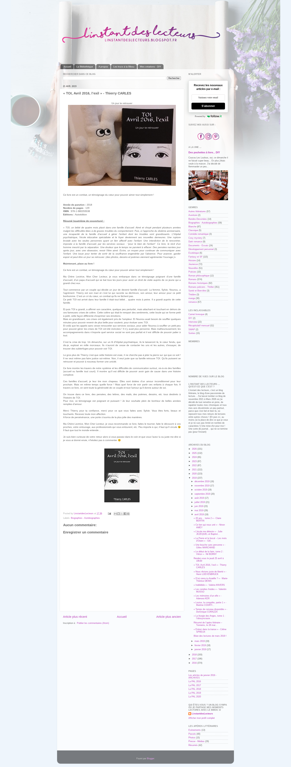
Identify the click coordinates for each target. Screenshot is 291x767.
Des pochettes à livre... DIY (204, 152)
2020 (194, 474)
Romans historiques (198, 283)
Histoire (192, 260)
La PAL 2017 (194, 685)
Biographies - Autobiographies (85, 518)
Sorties (191, 333)
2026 (194, 449)
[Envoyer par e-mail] (115, 513)
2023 (194, 461)
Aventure (192, 215)
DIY (190, 318)
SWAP (191, 329)
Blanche (192, 226)
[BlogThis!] (118, 513)
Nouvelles (193, 268)
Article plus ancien (168, 616)
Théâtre (192, 294)
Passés (192, 734)
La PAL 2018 (194, 689)
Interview (192, 322)
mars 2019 (200, 641)
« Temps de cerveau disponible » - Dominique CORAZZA (210, 610)
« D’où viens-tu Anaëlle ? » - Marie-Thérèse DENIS (211, 579)
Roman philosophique (198, 276)
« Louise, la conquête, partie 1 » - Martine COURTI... (210, 603)
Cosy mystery (195, 238)
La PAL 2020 (194, 696)
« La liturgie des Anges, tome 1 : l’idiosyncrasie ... (209, 617)
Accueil (67, 66)
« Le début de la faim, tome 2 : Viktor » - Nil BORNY (209, 552)
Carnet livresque (196, 314)
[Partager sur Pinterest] (128, 513)
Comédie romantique (198, 234)
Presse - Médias (196, 741)
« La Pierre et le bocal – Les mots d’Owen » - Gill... (210, 539)
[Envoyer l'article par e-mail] (109, 513)
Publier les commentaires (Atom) (93, 623)
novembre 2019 (202, 486)
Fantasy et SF (195, 257)
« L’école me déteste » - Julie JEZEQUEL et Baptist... (208, 532)
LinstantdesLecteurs (202, 714)
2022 (194, 465)
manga (191, 298)
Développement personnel (201, 249)
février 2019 (201, 645)
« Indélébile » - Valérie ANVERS (209, 585)
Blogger (150, 758)
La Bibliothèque (84, 66)
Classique (193, 230)
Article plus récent (75, 616)
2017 (194, 659)
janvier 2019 (201, 649)
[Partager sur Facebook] (125, 513)
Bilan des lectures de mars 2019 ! (210, 636)
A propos (103, 66)
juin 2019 (199, 506)
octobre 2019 (201, 490)
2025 (194, 453)
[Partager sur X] (121, 513)
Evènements (194, 730)
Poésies (192, 272)
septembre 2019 (203, 494)
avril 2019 (200, 514)
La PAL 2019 (194, 693)
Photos (191, 737)
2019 (194, 478)
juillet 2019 (200, 502)
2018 (194, 655)
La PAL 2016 (194, 681)
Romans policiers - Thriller (201, 287)
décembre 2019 (202, 481)
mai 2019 (199, 510)
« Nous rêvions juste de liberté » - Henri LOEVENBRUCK (210, 573)
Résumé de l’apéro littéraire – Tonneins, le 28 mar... (208, 623)
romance (192, 302)
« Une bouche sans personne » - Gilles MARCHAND (209, 546)
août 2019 (200, 498)
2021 (194, 469)
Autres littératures (197, 211)
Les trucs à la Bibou (123, 66)
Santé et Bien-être (197, 291)
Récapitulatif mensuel (198, 325)
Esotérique (193, 253)
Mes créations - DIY (150, 66)
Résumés (193, 745)
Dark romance (195, 241)
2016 (194, 663)
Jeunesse (193, 264)
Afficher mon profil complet (201, 718)
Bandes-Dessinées (197, 219)
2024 (194, 457)
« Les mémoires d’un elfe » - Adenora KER (207, 597)
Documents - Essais (198, 245)
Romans (192, 279)
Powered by (200, 116)
